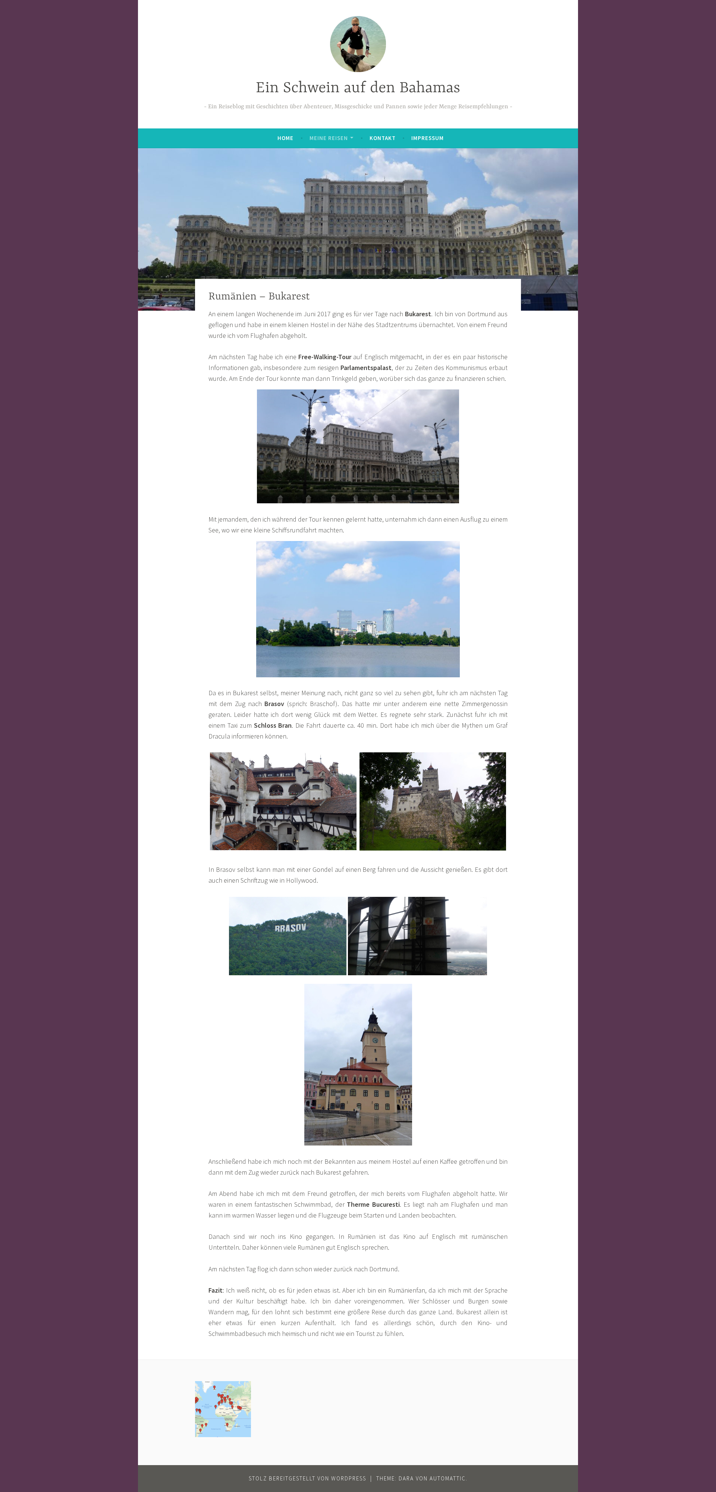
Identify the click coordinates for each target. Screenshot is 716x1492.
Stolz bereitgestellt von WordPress (307, 1478)
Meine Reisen (329, 138)
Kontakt (383, 138)
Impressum (427, 138)
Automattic (448, 1478)
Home (285, 138)
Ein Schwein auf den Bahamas (358, 88)
